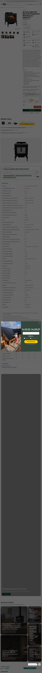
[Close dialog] (39, 323)
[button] (39, 664)
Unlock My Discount (31, 341)
